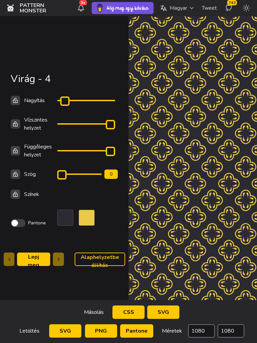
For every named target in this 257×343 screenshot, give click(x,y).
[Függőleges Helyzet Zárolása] (15, 150)
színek (31, 194)
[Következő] (58, 259)
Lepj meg (33, 259)
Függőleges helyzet (38, 150)
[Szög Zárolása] (15, 174)
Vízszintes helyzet (36, 124)
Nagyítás (34, 100)
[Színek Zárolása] (15, 194)
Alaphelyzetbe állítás (100, 260)
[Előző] (9, 259)
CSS (128, 312)
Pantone (137, 331)
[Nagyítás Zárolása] (15, 100)
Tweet (209, 8)
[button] (177, 8)
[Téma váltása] (246, 8)
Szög (30, 174)
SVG (163, 312)
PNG (101, 331)
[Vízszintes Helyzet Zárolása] (15, 124)
